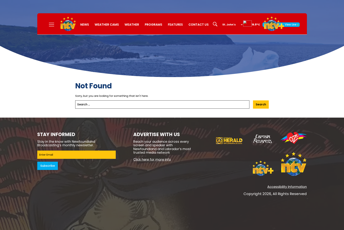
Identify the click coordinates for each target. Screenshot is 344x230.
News (84, 24)
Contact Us (198, 24)
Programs (153, 24)
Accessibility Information (287, 186)
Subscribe (47, 166)
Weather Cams (107, 24)
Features (175, 24)
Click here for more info (152, 159)
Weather (132, 24)
